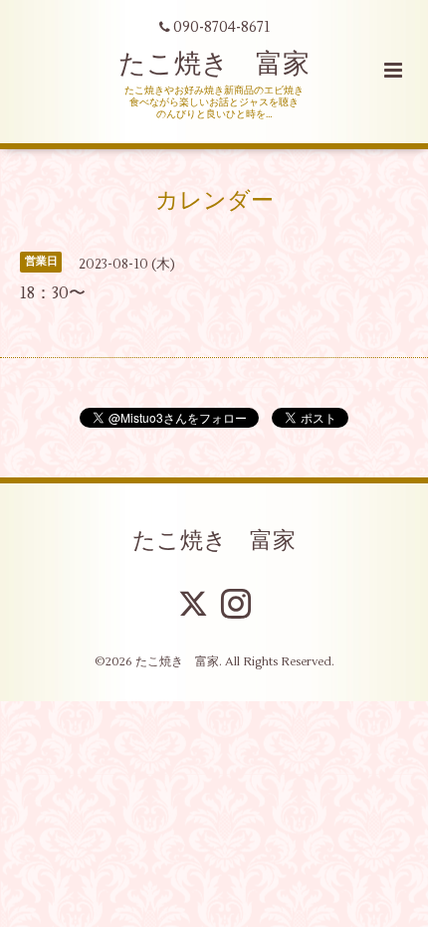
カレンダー (214, 200)
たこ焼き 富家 (214, 64)
